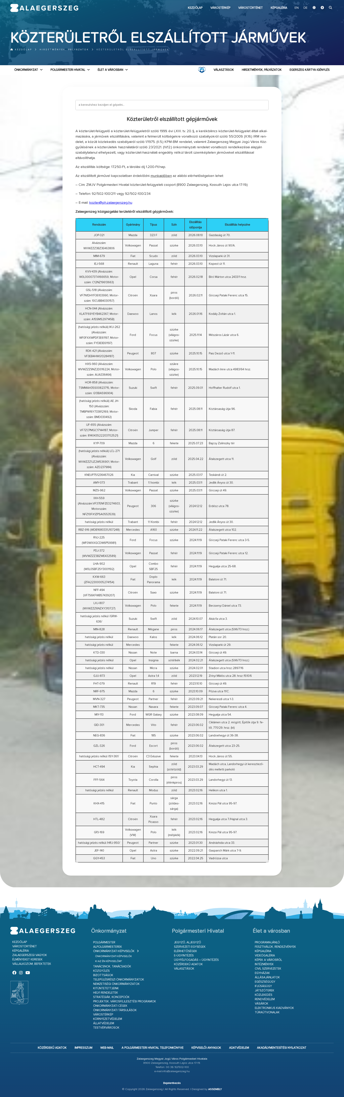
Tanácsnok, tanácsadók (112, 966)
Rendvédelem (265, 999)
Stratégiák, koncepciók (111, 997)
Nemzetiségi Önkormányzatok (116, 984)
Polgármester (104, 942)
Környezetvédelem (107, 1018)
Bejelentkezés (172, 1083)
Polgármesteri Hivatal (68, 69)
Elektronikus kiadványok (274, 1008)
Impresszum (83, 1047)
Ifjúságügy (263, 986)
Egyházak (262, 973)
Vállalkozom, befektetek (31, 963)
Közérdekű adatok (188, 964)
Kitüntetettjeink (106, 988)
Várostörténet (250, 7)
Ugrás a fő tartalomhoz (324, 2)
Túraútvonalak (267, 1012)
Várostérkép (220, 7)
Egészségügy (265, 981)
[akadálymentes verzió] (322, 8)
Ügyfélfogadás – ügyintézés (196, 959)
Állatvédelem (103, 1023)
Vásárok (261, 1003)
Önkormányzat (26, 69)
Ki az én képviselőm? (108, 961)
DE (306, 8)
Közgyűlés (101, 970)
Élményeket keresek (27, 959)
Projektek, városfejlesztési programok (124, 1001)
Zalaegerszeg (44, 8)
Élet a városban (110, 69)
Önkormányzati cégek (110, 1005)
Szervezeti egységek (190, 946)
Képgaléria (279, 7)
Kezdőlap (195, 7)
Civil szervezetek (268, 968)
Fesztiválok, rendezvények (275, 946)
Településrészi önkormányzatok (118, 979)
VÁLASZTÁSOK (224, 69)
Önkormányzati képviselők (114, 951)
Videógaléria (265, 955)
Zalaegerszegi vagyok (29, 955)
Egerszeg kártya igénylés (310, 69)
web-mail (107, 1047)
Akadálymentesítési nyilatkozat (281, 1047)
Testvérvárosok (106, 1027)
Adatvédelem (239, 1047)
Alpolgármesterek (107, 946)
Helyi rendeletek (105, 992)
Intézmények (264, 964)
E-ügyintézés (184, 955)
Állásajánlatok (267, 977)
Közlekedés (263, 994)
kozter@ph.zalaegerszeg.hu (110, 203)
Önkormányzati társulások (115, 1010)
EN (297, 8)
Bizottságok (103, 975)
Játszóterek (264, 990)
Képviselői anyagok (206, 1047)
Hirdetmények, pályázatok (64, 49)
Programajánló (267, 942)
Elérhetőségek (185, 951)
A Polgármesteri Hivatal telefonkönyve (153, 1047)
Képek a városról (268, 959)
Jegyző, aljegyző (187, 942)
